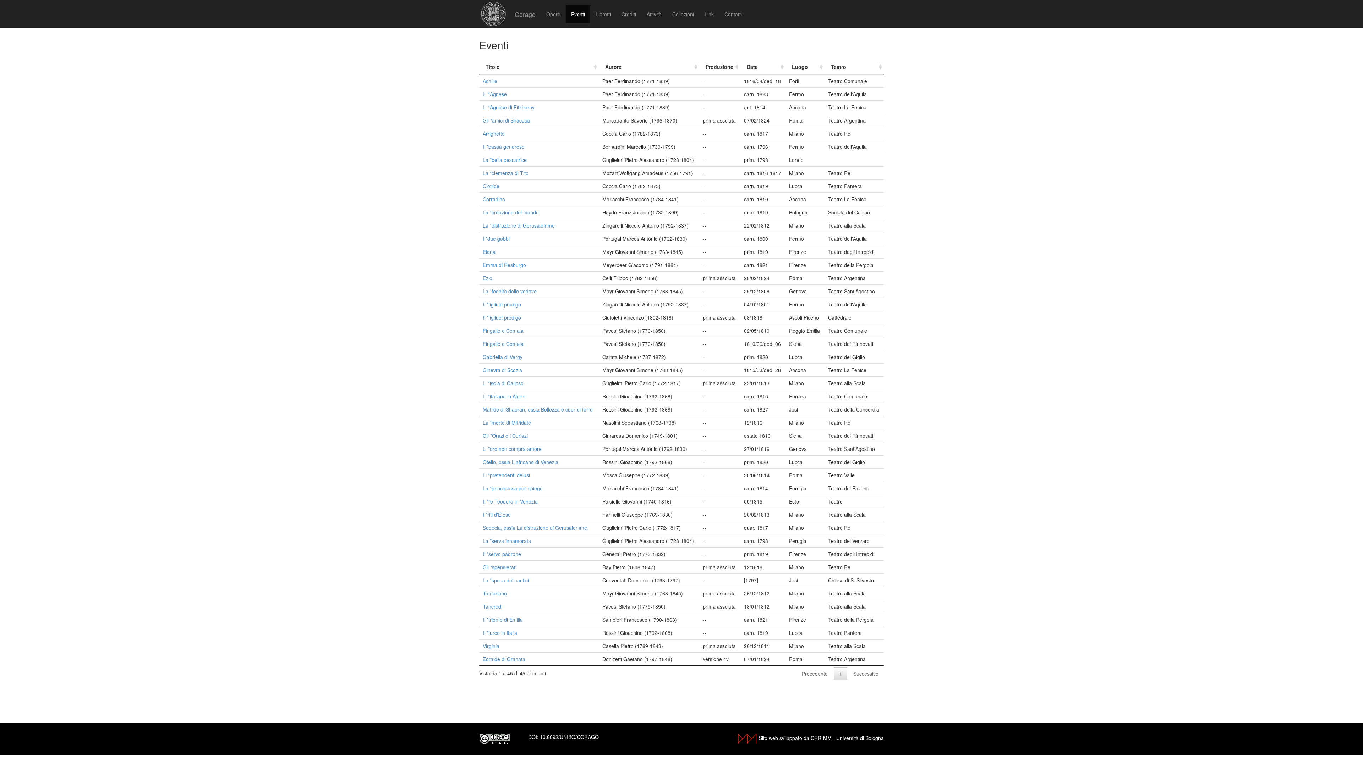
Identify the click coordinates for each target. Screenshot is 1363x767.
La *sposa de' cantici (506, 580)
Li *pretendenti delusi (506, 475)
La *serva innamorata (507, 540)
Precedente (815, 673)
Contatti (733, 14)
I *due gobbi (496, 238)
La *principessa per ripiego (513, 488)
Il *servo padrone (502, 553)
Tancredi (492, 606)
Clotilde (491, 186)
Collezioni (683, 14)
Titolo (493, 66)
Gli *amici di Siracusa (506, 120)
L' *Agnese (495, 94)
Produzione (719, 66)
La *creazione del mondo (511, 212)
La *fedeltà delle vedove (510, 291)
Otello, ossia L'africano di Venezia (520, 462)
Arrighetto (494, 133)
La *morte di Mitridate (507, 422)
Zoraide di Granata (504, 659)
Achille (490, 81)
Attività (654, 14)
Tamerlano (495, 593)
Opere (553, 14)
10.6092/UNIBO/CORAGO (569, 736)
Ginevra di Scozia (502, 370)
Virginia (491, 645)
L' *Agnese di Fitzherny (509, 107)
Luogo (800, 66)
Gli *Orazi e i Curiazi (505, 435)
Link (709, 14)
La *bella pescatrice (505, 159)
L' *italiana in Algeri (504, 396)
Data (752, 66)
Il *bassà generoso (504, 146)
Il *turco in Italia (500, 632)
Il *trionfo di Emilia (503, 619)
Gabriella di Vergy (502, 356)
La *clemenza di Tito (506, 172)
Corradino (494, 199)
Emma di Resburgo (504, 264)
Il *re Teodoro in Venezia (510, 501)
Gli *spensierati (499, 567)
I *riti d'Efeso (497, 514)
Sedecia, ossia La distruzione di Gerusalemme (535, 527)
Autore (613, 66)
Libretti (603, 14)
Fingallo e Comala (503, 330)
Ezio (487, 278)
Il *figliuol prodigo (502, 304)
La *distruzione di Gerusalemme (519, 225)
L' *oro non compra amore (512, 448)
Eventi (578, 14)
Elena (489, 251)
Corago (525, 14)
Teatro (838, 66)
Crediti (629, 14)
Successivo (865, 673)
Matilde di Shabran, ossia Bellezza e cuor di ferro (538, 409)
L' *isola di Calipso (503, 383)
